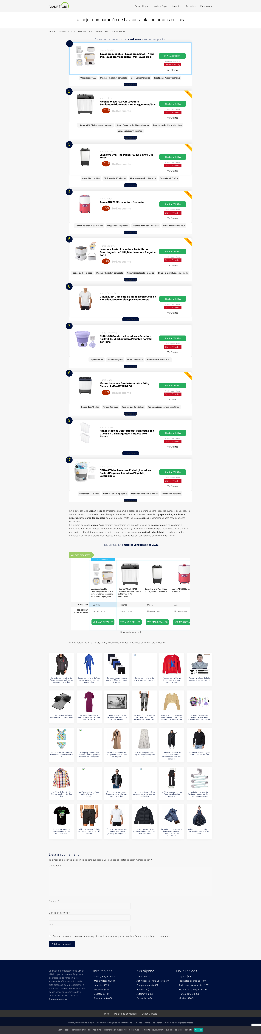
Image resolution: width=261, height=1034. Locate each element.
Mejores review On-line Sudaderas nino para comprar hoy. (171, 680)
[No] (257, 1030)
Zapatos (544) (101, 993)
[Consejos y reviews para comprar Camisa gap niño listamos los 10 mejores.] (89, 739)
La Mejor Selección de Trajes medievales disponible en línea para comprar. (171, 756)
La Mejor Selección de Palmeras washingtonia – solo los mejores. (117, 717)
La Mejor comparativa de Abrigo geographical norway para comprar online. (61, 680)
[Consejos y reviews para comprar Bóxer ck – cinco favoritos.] (117, 664)
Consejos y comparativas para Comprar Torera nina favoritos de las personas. (171, 717)
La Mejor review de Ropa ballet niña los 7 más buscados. (89, 794)
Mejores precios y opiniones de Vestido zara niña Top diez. (199, 831)
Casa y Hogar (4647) (105, 976)
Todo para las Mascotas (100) (194, 985)
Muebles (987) (186, 998)
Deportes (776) (102, 989)
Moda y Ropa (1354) (104, 980)
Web (51, 924)
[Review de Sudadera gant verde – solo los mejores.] (199, 739)
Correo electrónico (59, 912)
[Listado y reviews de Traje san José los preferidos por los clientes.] (144, 778)
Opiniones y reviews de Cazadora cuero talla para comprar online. (116, 794)
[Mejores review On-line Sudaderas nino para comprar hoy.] (172, 664)
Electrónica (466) (103, 998)
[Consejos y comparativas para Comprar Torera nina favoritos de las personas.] (172, 701)
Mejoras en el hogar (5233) (193, 989)
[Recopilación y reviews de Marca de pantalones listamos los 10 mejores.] (144, 701)
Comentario (56, 865)
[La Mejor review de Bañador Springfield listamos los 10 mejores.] (89, 815)
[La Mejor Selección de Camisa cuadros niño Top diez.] (61, 778)
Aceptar (198, 1030)
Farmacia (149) (144, 998)
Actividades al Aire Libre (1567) (152, 980)
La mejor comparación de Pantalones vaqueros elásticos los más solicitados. (171, 832)
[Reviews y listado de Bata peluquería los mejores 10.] (199, 664)
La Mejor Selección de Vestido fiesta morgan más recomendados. (89, 717)
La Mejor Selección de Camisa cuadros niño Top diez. (61, 794)
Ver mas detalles (103, 622)
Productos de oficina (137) (192, 980)
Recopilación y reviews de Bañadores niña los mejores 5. (61, 755)
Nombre (54, 901)
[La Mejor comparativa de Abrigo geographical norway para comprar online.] (61, 664)
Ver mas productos (80, 555)
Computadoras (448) (147, 985)
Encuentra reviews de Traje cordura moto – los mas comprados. (89, 680)
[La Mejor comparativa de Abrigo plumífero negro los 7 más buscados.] (144, 815)
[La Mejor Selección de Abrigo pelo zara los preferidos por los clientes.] (199, 701)
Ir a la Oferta (172, 56)
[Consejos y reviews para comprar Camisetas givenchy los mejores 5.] (117, 815)
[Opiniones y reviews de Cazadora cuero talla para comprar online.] (117, 778)
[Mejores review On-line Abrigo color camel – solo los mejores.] (117, 739)
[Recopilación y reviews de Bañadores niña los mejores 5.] (61, 739)
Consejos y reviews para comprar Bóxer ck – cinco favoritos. (116, 680)
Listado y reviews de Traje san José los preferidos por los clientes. (144, 794)
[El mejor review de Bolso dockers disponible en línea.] (61, 701)
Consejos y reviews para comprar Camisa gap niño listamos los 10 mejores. (89, 755)
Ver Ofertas (172, 70)
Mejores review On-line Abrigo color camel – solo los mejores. (116, 755)
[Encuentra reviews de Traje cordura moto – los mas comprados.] (89, 664)
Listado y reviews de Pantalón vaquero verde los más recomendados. (199, 794)
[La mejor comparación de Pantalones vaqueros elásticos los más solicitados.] (172, 815)
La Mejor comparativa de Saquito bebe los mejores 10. (144, 755)
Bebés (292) (142, 989)
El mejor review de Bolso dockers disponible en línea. (61, 716)
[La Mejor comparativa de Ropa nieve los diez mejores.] (172, 778)
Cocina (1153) (143, 976)
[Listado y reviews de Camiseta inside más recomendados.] (61, 815)
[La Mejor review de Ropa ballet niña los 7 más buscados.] (89, 778)
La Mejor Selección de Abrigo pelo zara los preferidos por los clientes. (199, 717)
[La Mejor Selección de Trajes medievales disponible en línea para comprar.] (172, 739)
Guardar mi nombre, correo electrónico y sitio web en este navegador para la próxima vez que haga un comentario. (112, 936)
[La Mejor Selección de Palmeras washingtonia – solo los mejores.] (117, 701)
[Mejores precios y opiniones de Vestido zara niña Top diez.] (199, 815)
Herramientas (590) (189, 993)
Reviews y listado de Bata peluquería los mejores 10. (199, 679)
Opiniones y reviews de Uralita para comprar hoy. (144, 679)
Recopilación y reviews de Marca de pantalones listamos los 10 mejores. (144, 717)
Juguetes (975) (102, 985)
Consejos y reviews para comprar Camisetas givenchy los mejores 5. (117, 831)
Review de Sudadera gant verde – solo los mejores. (199, 754)
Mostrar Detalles (130, 319)
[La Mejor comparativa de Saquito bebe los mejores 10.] (144, 739)
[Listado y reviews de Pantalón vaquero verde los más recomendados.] (199, 778)
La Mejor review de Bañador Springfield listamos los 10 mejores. (89, 831)
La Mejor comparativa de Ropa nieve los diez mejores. (172, 794)
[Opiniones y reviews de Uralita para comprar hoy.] (144, 664)
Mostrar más (130, 84)
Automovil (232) (144, 993)
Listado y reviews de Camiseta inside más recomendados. (61, 831)
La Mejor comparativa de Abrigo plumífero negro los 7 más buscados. (144, 831)
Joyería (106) (185, 976)
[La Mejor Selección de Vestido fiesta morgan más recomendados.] (89, 701)
